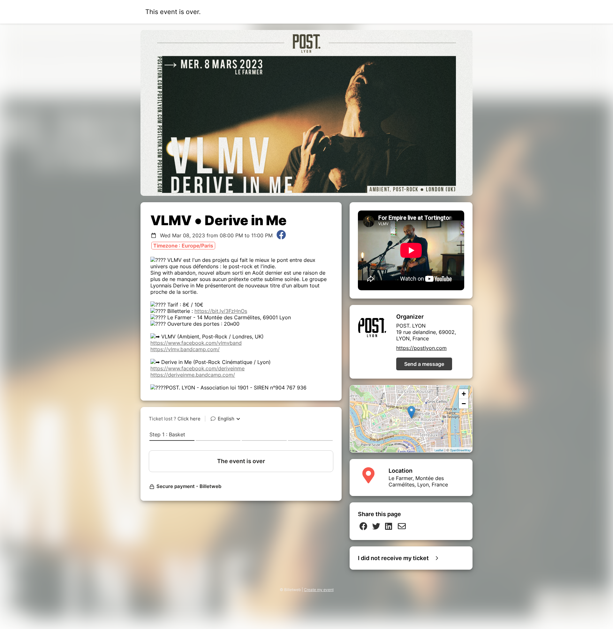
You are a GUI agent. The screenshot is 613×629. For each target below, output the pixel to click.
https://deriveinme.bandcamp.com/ (192, 375)
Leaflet (439, 450)
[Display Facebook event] (281, 235)
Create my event (319, 589)
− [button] (464, 404)
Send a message (424, 364)
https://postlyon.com (421, 348)
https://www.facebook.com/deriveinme (197, 368)
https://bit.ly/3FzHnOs (220, 311)
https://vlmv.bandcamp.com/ (185, 349)
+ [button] (464, 394)
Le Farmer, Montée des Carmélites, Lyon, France (418, 481)
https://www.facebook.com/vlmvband (196, 343)
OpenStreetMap (460, 450)
